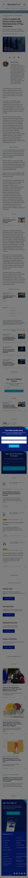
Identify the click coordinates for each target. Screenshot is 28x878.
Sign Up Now (14, 446)
